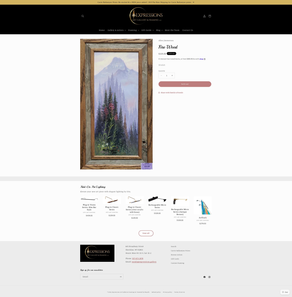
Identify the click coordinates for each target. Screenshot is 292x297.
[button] (82, 16)
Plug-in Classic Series (112, 208)
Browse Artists (176, 255)
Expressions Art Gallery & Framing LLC (124, 292)
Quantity (162, 71)
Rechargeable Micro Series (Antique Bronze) (180, 211)
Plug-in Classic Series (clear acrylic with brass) (134, 209)
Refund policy (156, 292)
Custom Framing (177, 263)
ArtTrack (203, 218)
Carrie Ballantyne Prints (180, 251)
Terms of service (179, 292)
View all (146, 233)
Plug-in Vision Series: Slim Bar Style (89, 207)
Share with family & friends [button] (172, 92)
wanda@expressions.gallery (144, 262)
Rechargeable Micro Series (157, 206)
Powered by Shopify (143, 292)
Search (173, 246)
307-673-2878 (137, 258)
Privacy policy (167, 292)
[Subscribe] (120, 276)
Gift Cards (175, 259)
